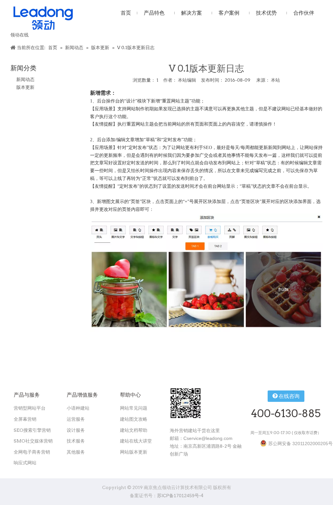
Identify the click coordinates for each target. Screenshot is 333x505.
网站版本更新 (133, 452)
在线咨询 (288, 396)
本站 (275, 80)
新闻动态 (25, 79)
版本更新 (25, 87)
